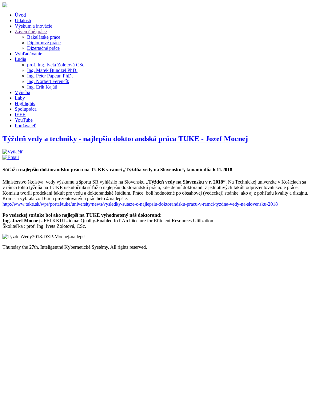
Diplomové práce (44, 42)
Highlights (25, 103)
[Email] (10, 157)
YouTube (24, 120)
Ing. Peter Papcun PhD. (50, 75)
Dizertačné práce (43, 48)
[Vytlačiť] (12, 151)
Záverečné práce (31, 31)
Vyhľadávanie (28, 53)
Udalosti (23, 20)
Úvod (20, 15)
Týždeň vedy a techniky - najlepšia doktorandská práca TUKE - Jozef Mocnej (125, 139)
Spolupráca (26, 109)
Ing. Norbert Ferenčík (48, 81)
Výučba (22, 92)
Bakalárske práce (43, 37)
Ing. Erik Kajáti (42, 86)
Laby (20, 98)
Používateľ (25, 125)
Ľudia (20, 59)
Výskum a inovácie (33, 26)
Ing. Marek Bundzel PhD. (52, 70)
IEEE (20, 114)
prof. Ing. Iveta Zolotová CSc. (56, 64)
